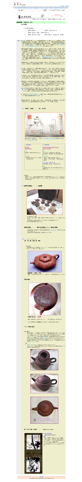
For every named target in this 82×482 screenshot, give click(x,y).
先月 (23, 40)
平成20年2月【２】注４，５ (35, 46)
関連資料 (56, 7)
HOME (42, 477)
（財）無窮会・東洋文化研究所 (49, 138)
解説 (60, 7)
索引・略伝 (64, 7)
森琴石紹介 (30, 7)
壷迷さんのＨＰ (45, 337)
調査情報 (25, 7)
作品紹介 (47, 7)
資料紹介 (51, 7)
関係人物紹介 (36, 7)
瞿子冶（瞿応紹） (34, 94)
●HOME (67, 5)
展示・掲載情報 (18, 7)
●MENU (62, 5)
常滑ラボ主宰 (53, 230)
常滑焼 (23, 88)
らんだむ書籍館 (31, 139)
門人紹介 (42, 7)
